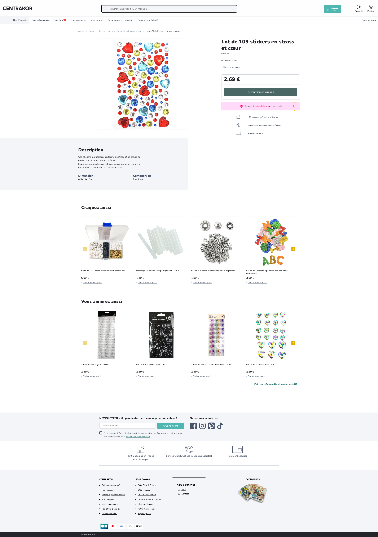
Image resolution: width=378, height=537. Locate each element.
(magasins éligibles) (201, 456)
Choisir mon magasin (232, 67)
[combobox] (169, 9)
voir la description (229, 60)
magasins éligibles (274, 125)
